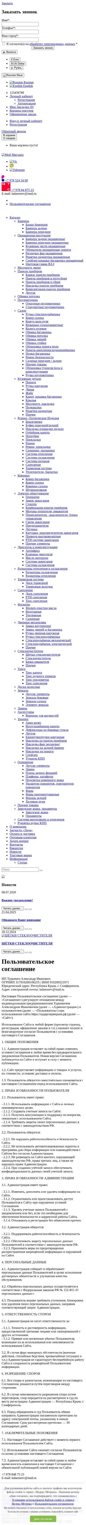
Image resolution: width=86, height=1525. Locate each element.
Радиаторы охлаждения (42, 572)
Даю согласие (43, 1518)
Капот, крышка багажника (44, 396)
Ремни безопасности (40, 357)
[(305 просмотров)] (30, 929)
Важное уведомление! (17, 900)
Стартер (31, 504)
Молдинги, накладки (40, 403)
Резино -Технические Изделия (38, 418)
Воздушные (34, 611)
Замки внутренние (38, 626)
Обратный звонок (14, 131)
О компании (18, 826)
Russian (28, 82)
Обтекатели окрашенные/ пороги (48, 249)
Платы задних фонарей (41, 773)
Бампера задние (36, 228)
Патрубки (32, 436)
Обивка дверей (36, 339)
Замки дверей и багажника (44, 629)
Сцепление (33, 464)
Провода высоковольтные (43, 536)
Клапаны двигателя (39, 554)
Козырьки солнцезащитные (44, 325)
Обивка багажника (38, 332)
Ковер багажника (37, 479)
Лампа (30, 769)
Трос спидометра (37, 679)
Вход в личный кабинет (26, 121)
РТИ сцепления (36, 597)
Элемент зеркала (37, 704)
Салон (22, 310)
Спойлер (32, 755)
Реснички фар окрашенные (44, 253)
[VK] (13, 161)
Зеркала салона (36, 701)
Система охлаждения (40, 457)
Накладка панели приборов (44, 285)
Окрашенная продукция (34, 235)
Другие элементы (38, 694)
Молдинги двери (29, 267)
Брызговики (34, 421)
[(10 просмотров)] (30, 909)
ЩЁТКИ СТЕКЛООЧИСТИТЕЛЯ (27, 943)
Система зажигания (39, 561)
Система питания (37, 461)
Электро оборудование (33, 493)
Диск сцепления (37, 593)
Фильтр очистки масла (41, 608)
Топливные (33, 615)
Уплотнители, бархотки (42, 472)
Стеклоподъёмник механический (48, 640)
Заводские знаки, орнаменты (37, 808)
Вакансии (16, 848)
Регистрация (26, 100)
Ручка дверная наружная (42, 633)
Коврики (24, 475)
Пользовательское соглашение (30, 204)
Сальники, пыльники (40, 450)
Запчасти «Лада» (21, 830)
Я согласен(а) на (41, 44)
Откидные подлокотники (43, 303)
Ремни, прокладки (38, 446)
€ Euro (15, 59)
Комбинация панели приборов (46, 507)
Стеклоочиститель (38, 658)
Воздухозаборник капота (42, 726)
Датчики (31, 529)
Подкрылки (34, 407)
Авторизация (27, 103)
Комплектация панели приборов (48, 289)
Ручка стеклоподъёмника (43, 314)
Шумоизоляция (36, 489)
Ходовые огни (35, 801)
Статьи (22, 862)
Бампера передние (38, 231)
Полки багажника (38, 353)
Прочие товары (36, 364)
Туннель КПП (35, 758)
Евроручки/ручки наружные (45, 737)
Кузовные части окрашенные (45, 246)
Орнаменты (34, 816)
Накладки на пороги (40, 751)
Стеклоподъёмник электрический (49, 644)
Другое (30, 292)
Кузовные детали (29, 378)
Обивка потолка (29, 296)
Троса (21, 669)
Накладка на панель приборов (46, 740)
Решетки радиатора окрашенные (48, 257)
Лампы (22, 708)
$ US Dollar (17, 63)
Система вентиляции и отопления (41, 819)
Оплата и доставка (22, 833)
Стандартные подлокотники (45, 307)
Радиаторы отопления (41, 575)
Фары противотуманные (42, 794)
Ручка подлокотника (40, 375)
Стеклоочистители (30, 651)
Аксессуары (26, 712)
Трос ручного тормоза (41, 676)
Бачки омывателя (37, 661)
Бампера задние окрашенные (45, 239)
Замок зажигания (37, 500)
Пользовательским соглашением (54, 1503)
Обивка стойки (36, 343)
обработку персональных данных (52, 44)
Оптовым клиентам (23, 837)
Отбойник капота (38, 432)
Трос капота (34, 672)
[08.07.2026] (26, 909)
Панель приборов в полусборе (46, 278)
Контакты (16, 844)
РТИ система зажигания (42, 540)
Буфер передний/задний (42, 425)
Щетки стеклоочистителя (43, 654)
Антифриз (33, 550)
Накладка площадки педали (45, 429)
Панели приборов (30, 271)
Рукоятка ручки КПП (32, 823)
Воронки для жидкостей (42, 715)
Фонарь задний (36, 798)
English (27, 86)
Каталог (15, 217)
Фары (29, 790)
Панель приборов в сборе (43, 282)
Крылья (31, 400)
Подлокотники (28, 300)
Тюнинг (23, 719)
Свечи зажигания (37, 522)
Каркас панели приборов (43, 274)
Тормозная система (39, 468)
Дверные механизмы (32, 622)
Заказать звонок (43, 47)
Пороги (31, 382)
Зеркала (23, 690)
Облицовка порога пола (42, 346)
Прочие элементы (38, 543)
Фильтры (24, 604)
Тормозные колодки (39, 586)
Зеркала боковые (37, 697)
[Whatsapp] (12, 166)
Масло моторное (37, 558)
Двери (30, 389)
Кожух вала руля (37, 321)
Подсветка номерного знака (45, 780)
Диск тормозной (37, 583)
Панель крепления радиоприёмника (50, 350)
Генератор (32, 497)
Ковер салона (35, 317)
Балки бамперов (37, 224)
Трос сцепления (36, 601)
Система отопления (39, 454)
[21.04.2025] (26, 929)
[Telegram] (17, 170)
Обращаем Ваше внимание (21, 920)
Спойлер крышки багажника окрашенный (54, 260)
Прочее (31, 414)
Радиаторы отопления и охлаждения (42, 568)
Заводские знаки (37, 812)
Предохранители (37, 525)
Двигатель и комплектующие (38, 547)
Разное (30, 443)
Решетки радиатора (39, 411)
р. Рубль (16, 67)
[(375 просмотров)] (30, 952)
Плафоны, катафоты (39, 776)
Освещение (25, 762)
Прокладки (33, 439)
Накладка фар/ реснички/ (43, 744)
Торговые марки (21, 855)
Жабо (29, 393)
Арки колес (33, 722)
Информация (18, 859)
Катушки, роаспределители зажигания (52, 532)
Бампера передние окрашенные (47, 242)
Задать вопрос (19, 841)
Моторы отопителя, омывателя (47, 511)
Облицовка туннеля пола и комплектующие (44, 369)
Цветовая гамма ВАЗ (40, 264)
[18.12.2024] (26, 952)
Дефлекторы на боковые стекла (47, 730)
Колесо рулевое (36, 328)
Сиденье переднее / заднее (44, 360)
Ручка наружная (37, 386)
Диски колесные (29, 687)
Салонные (33, 618)
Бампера (23, 221)
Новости (15, 851)
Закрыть (7, 3)
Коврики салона (37, 486)
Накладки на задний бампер (45, 747)
